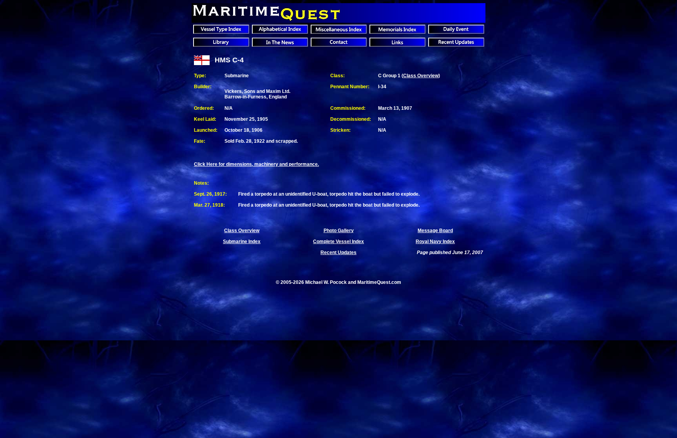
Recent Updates (338, 252)
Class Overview (420, 75)
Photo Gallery (339, 230)
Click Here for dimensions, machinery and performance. (256, 164)
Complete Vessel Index (338, 241)
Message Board (435, 230)
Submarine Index (242, 241)
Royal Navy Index (435, 241)
